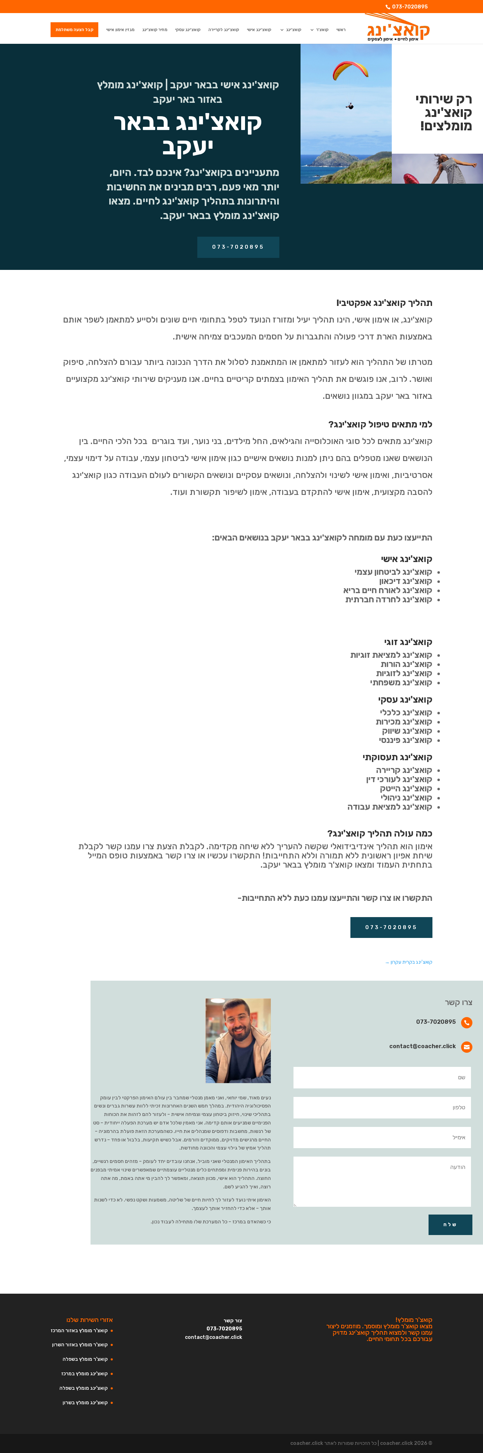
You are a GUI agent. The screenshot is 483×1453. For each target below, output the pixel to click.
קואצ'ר (322, 29)
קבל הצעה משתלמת (74, 29)
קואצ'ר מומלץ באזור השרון (80, 1345)
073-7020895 (410, 7)
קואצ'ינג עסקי (187, 29)
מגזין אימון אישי (120, 29)
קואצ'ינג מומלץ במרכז (84, 1374)
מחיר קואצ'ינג (154, 29)
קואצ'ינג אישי (259, 29)
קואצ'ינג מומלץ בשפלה (83, 1388)
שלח (450, 1225)
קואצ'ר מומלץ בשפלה (85, 1359)
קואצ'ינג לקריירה (223, 29)
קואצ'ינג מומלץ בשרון (85, 1403)
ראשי (340, 29)
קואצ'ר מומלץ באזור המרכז (79, 1331)
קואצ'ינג (293, 29)
